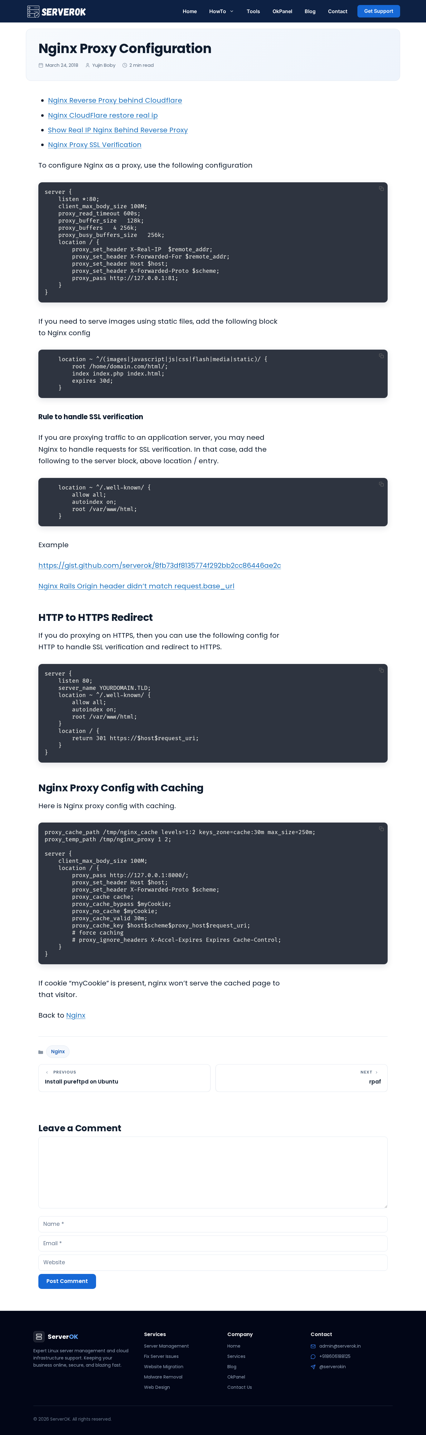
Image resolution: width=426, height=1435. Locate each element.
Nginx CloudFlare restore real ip (103, 115)
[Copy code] (381, 188)
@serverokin (332, 1367)
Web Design (157, 1387)
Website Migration (163, 1367)
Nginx (75, 1015)
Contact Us (239, 1387)
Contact (337, 11)
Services (236, 1356)
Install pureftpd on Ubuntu (81, 1081)
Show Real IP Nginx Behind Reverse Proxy (118, 130)
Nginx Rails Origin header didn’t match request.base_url (136, 586)
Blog (310, 11)
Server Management (166, 1346)
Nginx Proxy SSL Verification (95, 145)
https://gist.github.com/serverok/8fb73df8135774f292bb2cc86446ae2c (159, 565)
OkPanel (282, 11)
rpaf (375, 1081)
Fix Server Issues (161, 1356)
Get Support (378, 11)
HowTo (217, 11)
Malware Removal (163, 1377)
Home (190, 11)
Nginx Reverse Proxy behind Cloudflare (115, 100)
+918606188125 (335, 1356)
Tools (253, 11)
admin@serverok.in (340, 1346)
